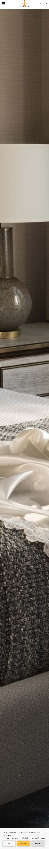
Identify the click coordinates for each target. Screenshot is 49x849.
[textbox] (43, 3)
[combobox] (43, 3)
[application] (24, 838)
